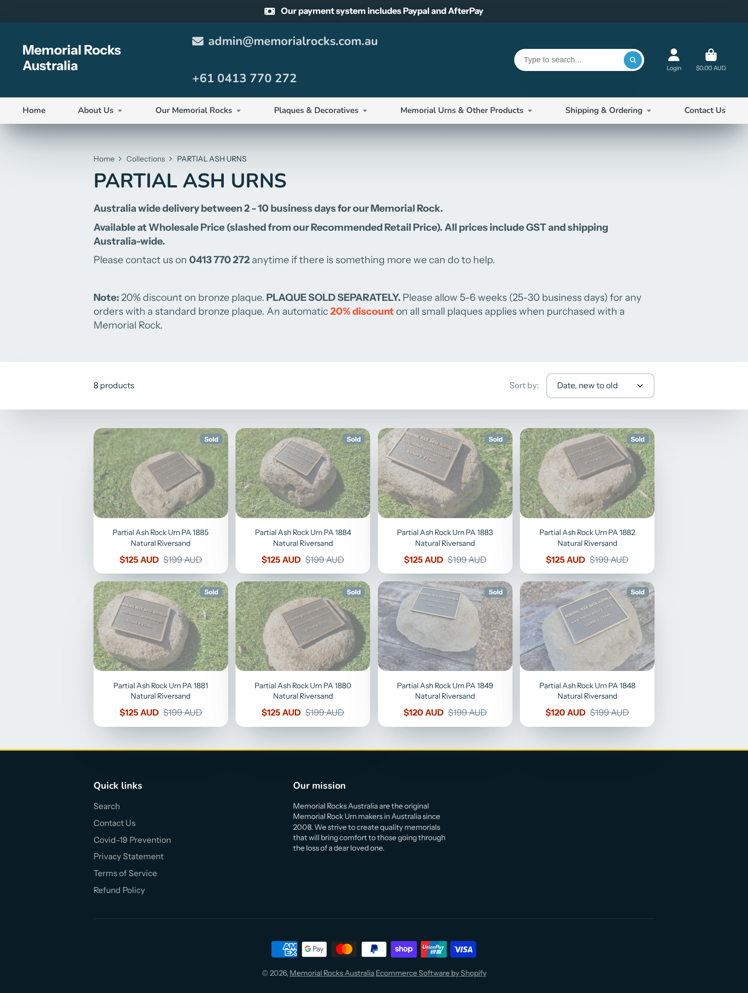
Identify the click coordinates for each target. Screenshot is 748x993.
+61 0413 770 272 (244, 78)
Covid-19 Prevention (132, 840)
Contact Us (704, 110)
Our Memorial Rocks (193, 110)
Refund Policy (119, 890)
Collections (145, 158)
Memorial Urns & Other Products (461, 110)
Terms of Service (125, 873)
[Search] (633, 60)
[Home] (100, 60)
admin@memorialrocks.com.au (293, 41)
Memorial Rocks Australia (332, 972)
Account (674, 60)
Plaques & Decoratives (316, 110)
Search (107, 806)
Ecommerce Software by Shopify (431, 972)
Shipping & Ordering (603, 110)
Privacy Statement (129, 856)
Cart (711, 60)
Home (34, 110)
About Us (95, 110)
